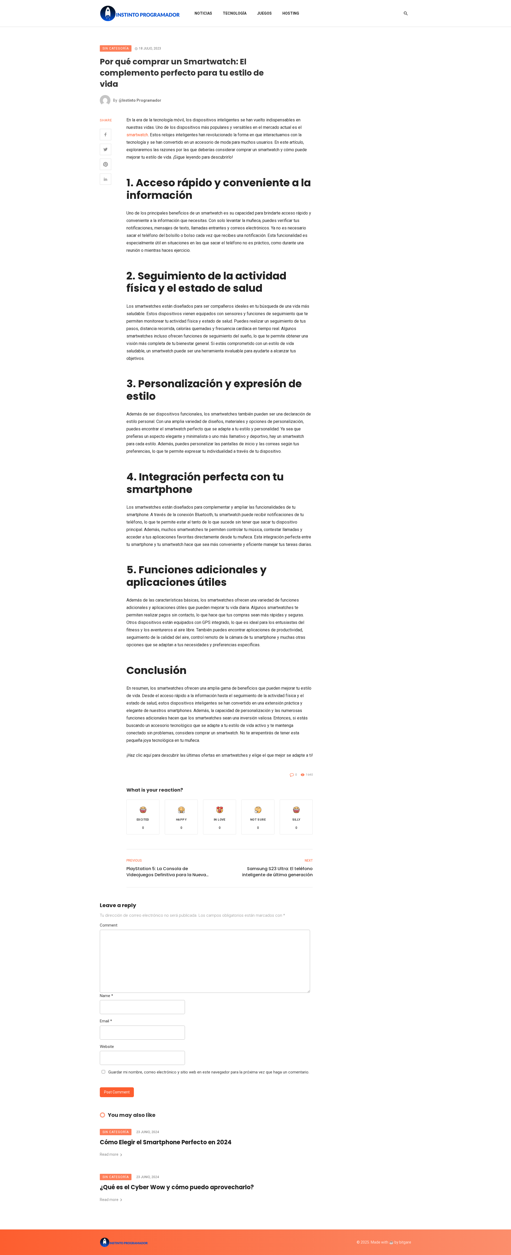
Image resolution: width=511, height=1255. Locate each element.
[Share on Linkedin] (105, 179)
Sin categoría (115, 48)
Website (107, 1046)
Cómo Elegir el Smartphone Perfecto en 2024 (166, 1142)
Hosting (290, 13)
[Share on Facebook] (105, 134)
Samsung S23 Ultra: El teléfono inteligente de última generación (277, 872)
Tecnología (234, 13)
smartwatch (137, 134)
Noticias (203, 13)
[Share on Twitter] (105, 149)
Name (106, 995)
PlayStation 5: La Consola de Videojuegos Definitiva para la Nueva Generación (166, 872)
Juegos (264, 13)
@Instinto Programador (140, 100)
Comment (108, 925)
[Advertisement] (375, 125)
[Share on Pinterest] (105, 164)
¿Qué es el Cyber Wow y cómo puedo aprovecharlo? (177, 1187)
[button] (142, 817)
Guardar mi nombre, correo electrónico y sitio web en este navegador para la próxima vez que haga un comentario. (208, 1072)
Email (106, 1021)
